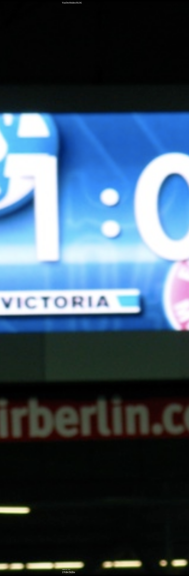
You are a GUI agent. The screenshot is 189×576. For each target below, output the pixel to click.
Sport (69, 569)
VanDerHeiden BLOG (72, 2)
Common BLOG (64, 569)
